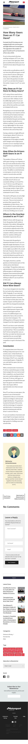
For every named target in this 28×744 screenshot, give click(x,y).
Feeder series (11, 649)
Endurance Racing (8, 634)
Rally (4, 639)
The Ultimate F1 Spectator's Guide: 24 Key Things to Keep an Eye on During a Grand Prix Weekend (9, 609)
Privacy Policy (14, 725)
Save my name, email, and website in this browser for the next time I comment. (13, 556)
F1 (4, 430)
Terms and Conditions (8, 725)
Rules (5, 654)
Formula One (6, 28)
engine (20, 651)
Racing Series (7, 651)
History (15, 651)
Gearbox (9, 430)
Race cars (11, 654)
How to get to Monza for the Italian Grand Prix (19, 497)
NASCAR (19, 649)
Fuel (5, 649)
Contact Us (20, 725)
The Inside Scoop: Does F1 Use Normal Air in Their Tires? (9, 599)
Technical (15, 430)
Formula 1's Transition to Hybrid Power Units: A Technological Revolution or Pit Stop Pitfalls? (9, 619)
